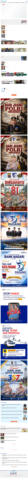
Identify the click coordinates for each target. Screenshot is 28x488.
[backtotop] (14, 470)
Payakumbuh (18, 2)
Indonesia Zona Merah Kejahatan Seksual (10, 433)
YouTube (16, 474)
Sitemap (15, 475)
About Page (17, 474)
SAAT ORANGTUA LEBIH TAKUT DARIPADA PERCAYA (9, 407)
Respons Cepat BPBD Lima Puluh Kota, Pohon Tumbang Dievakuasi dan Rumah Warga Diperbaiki (14, 462)
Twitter (15, 474)
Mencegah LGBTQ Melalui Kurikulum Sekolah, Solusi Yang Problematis (11, 414)
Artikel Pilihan (3, 426)
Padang (14, 2)
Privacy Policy (18, 475)
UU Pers (8, 475)
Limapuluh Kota (23, 2)
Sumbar (11, 2)
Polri (8, 2)
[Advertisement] (14, 483)
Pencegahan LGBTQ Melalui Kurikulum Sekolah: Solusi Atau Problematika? (12, 411)
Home (1, 2)
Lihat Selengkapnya (14, 421)
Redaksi (6, 475)
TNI (6, 2)
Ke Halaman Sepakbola (13, 449)
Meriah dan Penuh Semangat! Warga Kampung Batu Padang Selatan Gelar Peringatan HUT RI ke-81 (14, 455)
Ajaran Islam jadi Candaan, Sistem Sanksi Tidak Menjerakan (10, 417)
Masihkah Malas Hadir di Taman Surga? (10, 440)
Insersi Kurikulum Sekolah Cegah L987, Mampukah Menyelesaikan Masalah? (11, 405)
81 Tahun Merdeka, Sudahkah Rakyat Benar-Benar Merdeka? (10, 460)
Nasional (4, 2)
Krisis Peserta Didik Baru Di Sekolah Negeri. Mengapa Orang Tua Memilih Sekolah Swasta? (14, 464)
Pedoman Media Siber (11, 475)
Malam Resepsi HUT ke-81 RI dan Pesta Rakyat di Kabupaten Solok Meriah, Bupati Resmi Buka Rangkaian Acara (14, 458)
